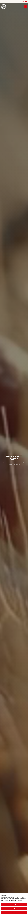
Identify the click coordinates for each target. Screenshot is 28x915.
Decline (14, 908)
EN (25, 1)
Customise (14, 912)
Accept (14, 904)
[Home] (3, 6)
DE (23, 1)
